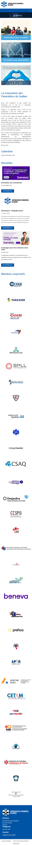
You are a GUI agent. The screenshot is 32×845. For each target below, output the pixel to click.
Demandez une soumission (11, 183)
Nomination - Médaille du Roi (12, 211)
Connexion (16, 843)
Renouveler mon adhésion (20, 841)
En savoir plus (7, 191)
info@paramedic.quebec (9, 835)
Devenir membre (6, 841)
